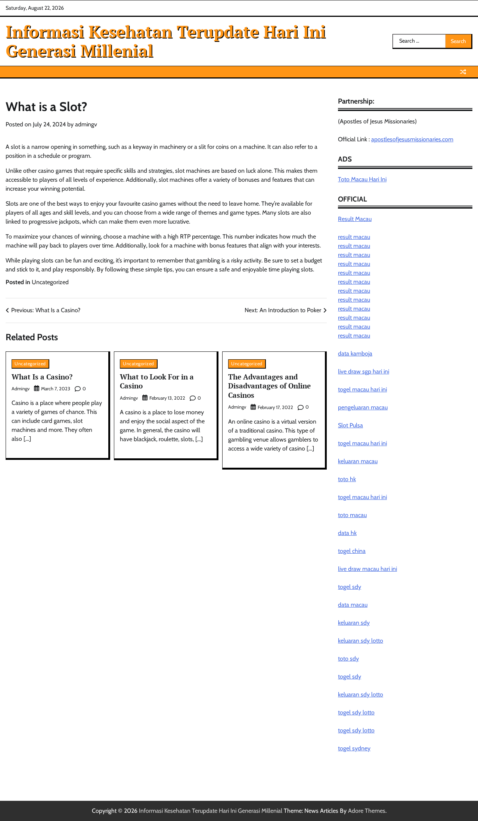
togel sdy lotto (356, 712)
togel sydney (354, 748)
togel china (352, 550)
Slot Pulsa (350, 425)
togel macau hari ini (362, 443)
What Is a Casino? (42, 376)
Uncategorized (50, 282)
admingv (86, 124)
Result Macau (355, 218)
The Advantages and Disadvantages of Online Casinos (269, 386)
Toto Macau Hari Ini (362, 179)
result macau (354, 236)
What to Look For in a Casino (157, 381)
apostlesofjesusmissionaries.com (412, 139)
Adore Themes (366, 810)
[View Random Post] (463, 71)
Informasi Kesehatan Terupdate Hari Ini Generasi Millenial (166, 40)
